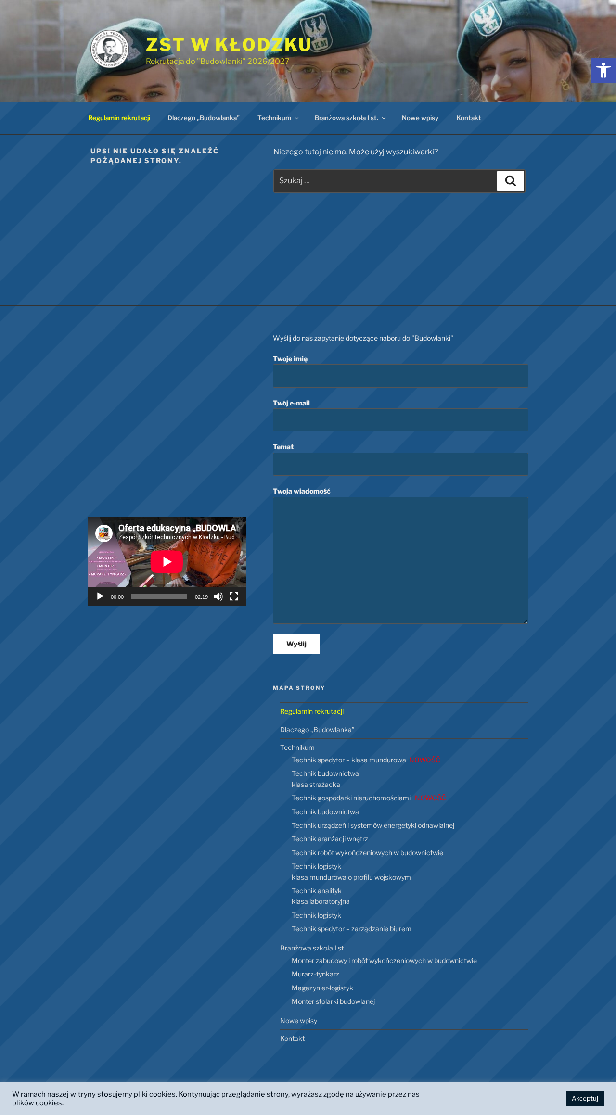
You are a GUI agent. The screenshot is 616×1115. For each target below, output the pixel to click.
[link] (603, 70)
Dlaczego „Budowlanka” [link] (203, 118)
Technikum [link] (274, 118)
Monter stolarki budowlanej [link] (333, 1001)
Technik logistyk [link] (316, 915)
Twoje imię (290, 359)
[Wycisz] (218, 596)
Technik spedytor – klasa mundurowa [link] (366, 760)
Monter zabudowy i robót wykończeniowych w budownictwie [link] (384, 960)
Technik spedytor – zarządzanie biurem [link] (351, 929)
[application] (167, 561)
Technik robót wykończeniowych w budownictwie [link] (367, 853)
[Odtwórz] (100, 596)
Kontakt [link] (468, 118)
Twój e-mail (291, 403)
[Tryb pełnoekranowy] (234, 596)
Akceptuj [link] (585, 1098)
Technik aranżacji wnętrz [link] (330, 839)
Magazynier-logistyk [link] (322, 988)
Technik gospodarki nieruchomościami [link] (369, 798)
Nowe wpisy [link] (420, 118)
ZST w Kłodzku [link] (229, 44)
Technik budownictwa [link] (325, 812)
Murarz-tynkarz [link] (315, 974)
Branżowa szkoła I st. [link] (346, 118)
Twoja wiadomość (302, 491)
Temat (283, 447)
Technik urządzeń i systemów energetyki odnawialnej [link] (373, 825)
